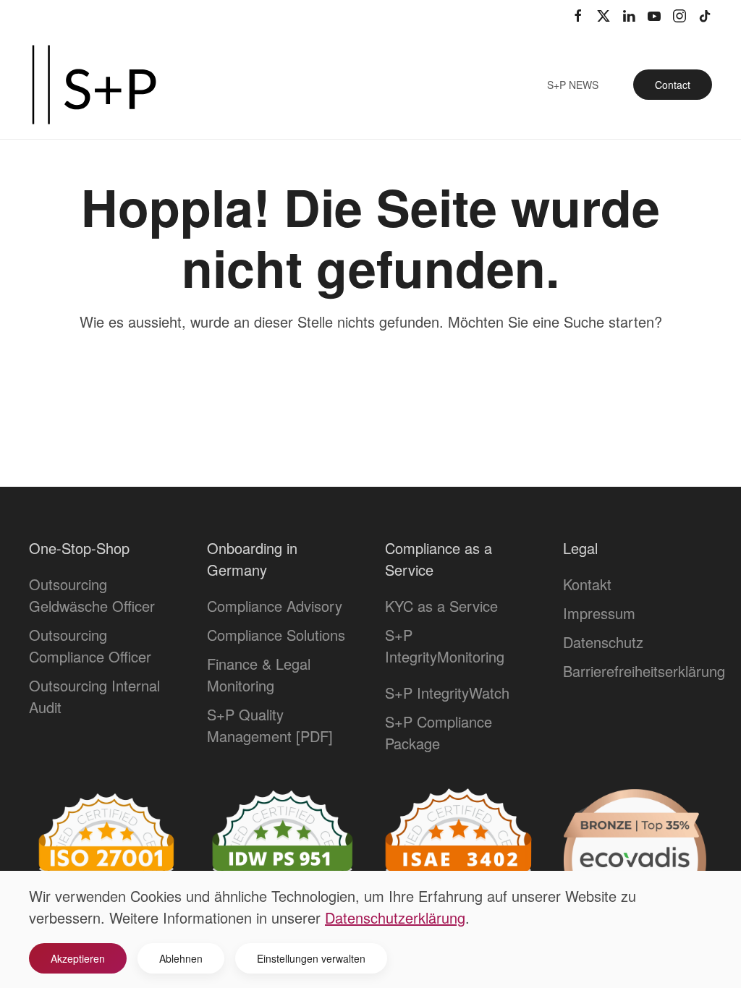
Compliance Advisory (274, 605)
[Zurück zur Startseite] (94, 84)
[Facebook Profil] (578, 14)
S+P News (572, 84)
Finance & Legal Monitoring (258, 674)
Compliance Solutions (276, 634)
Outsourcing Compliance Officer (90, 645)
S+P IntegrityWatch (447, 692)
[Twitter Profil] (603, 14)
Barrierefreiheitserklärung (644, 670)
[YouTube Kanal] (654, 14)
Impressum (599, 612)
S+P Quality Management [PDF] (270, 725)
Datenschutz (603, 641)
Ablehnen (181, 958)
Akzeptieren (78, 958)
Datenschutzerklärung (395, 917)
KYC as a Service (441, 605)
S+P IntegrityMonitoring (444, 645)
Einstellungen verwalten (311, 958)
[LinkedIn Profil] (629, 14)
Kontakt (587, 584)
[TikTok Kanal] (705, 14)
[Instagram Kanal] (679, 14)
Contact (672, 84)
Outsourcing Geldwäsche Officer (92, 595)
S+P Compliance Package (438, 732)
